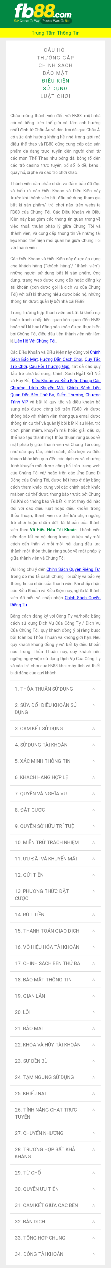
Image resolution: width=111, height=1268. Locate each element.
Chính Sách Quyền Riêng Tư (73, 569)
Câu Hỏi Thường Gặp (49, 366)
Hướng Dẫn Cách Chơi (61, 359)
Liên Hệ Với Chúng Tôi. (35, 341)
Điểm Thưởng (70, 394)
